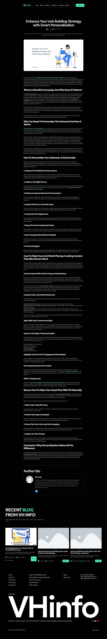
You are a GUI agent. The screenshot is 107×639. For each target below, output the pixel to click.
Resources (67, 577)
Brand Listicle (33, 585)
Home (37, 5)
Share (35, 558)
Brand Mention (34, 582)
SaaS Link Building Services (37, 575)
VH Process (54, 5)
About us (42, 5)
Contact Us (11, 585)
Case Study (60, 5)
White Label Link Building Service (39, 577)
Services (47, 5)
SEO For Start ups (35, 580)
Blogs (65, 575)
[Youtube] (98, 621)
